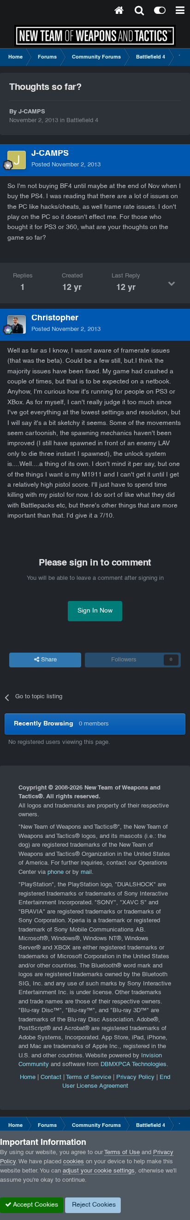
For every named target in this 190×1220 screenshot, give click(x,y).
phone (56, 872)
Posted (66, 165)
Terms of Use (122, 1152)
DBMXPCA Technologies (133, 1064)
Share (48, 660)
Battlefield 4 (82, 121)
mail (86, 872)
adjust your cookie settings (99, 1171)
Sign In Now (95, 611)
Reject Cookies (93, 1205)
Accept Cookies (35, 1205)
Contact (51, 1077)
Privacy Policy (135, 1077)
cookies (73, 1162)
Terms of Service (88, 1077)
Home (28, 1077)
